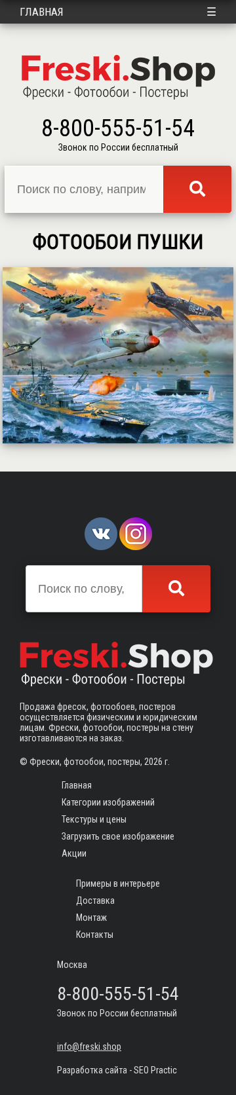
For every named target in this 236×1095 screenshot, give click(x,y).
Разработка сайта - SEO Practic (117, 1070)
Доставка (95, 900)
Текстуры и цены (94, 819)
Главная (42, 11)
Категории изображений (108, 802)
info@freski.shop (89, 1046)
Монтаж (91, 917)
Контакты (94, 934)
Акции (74, 853)
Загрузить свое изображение (118, 836)
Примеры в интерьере (118, 883)
